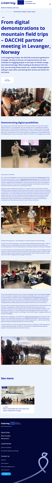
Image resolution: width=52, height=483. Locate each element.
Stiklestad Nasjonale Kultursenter (29, 179)
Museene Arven (42, 177)
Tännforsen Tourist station (32, 316)
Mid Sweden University (39, 297)
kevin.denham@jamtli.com (8, 466)
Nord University (27, 297)
